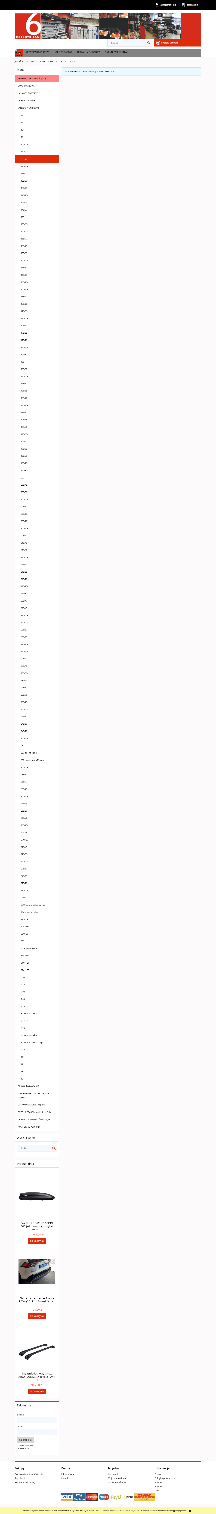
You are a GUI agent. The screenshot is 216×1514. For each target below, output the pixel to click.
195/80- (24, 470)
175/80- (24, 354)
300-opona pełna (29, 948)
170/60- (24, 303)
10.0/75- (24, 144)
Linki (157, 1490)
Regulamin (20, 1478)
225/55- (24, 622)
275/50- (24, 854)
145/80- (24, 209)
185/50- (24, 369)
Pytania (65, 1478)
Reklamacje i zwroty (25, 1482)
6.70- (23, 984)
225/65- (24, 637)
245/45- (24, 709)
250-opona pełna (29, 752)
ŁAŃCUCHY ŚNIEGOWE (28, 107)
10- (22, 137)
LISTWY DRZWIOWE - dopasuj (31, 1104)
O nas (158, 1474)
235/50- (24, 673)
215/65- (24, 571)
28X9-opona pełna (29, 912)
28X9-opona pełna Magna (33, 904)
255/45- (24, 767)
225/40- (24, 600)
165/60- (24, 267)
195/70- (24, 455)
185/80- (24, 412)
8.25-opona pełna (29, 1035)
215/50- (24, 550)
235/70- (24, 694)
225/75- (24, 651)
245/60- (24, 723)
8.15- (23, 1006)
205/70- (24, 521)
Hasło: (20, 1426)
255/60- (24, 774)
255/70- (24, 781)
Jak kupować (67, 1474)
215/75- (24, 586)
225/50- (24, 615)
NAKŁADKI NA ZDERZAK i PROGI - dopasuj (33, 1095)
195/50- (24, 426)
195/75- (24, 463)
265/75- (24, 825)
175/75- (24, 347)
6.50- (23, 977)
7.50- (23, 999)
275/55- (24, 861)
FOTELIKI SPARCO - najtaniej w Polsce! (35, 1112)
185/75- (24, 405)
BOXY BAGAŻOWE (26, 85)
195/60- (24, 441)
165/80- (24, 296)
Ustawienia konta (117, 1482)
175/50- (24, 311)
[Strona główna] (108, 25)
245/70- (24, 731)
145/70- (24, 195)
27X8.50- (25, 839)
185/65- (24, 390)
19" (22, 1078)
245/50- (24, 716)
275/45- (24, 847)
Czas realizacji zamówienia (29, 1474)
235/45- (24, 665)
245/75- (24, 738)
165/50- (24, 260)
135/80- (24, 180)
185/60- (24, 383)
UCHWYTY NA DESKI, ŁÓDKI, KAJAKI (34, 1119)
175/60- (24, 325)
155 (22, 217)
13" (22, 115)
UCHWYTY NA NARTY (27, 100)
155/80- (24, 253)
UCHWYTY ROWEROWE (29, 93)
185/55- (24, 376)
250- (23, 745)
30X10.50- (25, 926)
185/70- (24, 398)
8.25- (23, 1028)
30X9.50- (25, 933)
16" (22, 1056)
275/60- (24, 868)
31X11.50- (25, 962)
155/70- (24, 238)
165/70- (24, 282)
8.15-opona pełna (29, 1013)
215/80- (24, 593)
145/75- (24, 202)
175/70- (24, 340)
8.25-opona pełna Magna (32, 1042)
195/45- (24, 419)
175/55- (24, 318)
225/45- (24, 608)
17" (22, 1064)
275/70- (24, 883)
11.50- (24, 158)
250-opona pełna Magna (32, 760)
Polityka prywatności (165, 1478)
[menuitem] (37, 52)
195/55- (24, 434)
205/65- (24, 513)
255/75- (24, 789)
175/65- (24, 332)
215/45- (24, 542)
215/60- (24, 564)
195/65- (24, 448)
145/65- (24, 187)
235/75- (24, 702)
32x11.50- (25, 970)
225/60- (24, 629)
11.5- (23, 151)
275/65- (24, 876)
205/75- (24, 528)
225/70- (24, 644)
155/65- (24, 231)
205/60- (24, 506)
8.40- (23, 1049)
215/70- (24, 579)
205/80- (24, 535)
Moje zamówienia (117, 1478)
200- (23, 477)
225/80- (24, 658)
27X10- (24, 832)
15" (22, 129)
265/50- (24, 810)
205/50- (24, 492)
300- (23, 941)
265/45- (24, 803)
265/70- (24, 817)
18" (22, 1071)
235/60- (24, 687)
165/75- (24, 289)
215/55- (24, 557)
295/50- (24, 919)
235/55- (24, 680)
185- (23, 361)
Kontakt (159, 1482)
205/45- (24, 484)
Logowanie (113, 1474)
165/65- (24, 274)
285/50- (24, 890)
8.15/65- (24, 1020)
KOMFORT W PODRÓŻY (29, 1126)
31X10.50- (25, 955)
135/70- (24, 173)
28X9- (23, 897)
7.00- (23, 991)
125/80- (24, 166)
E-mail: (20, 1414)
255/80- (24, 796)
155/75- (24, 246)
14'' (22, 122)
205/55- (24, 499)
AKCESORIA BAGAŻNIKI (29, 1085)
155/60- (24, 224)
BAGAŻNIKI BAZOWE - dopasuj (32, 78)
